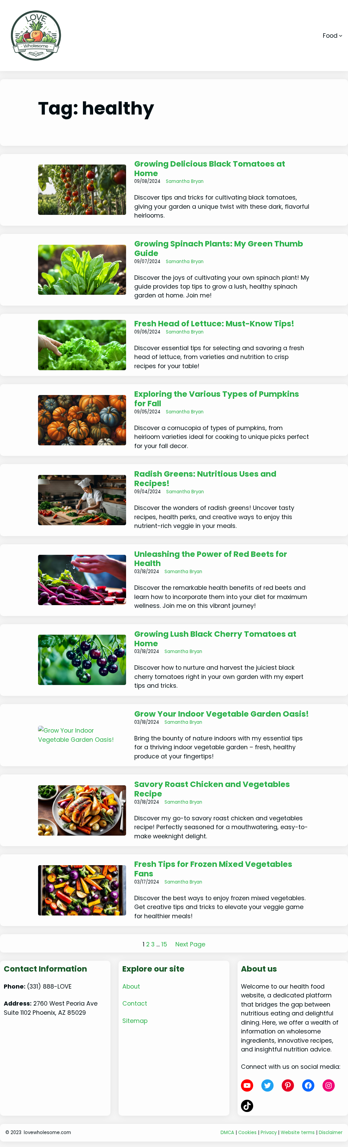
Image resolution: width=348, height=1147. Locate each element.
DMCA (227, 1132)
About (131, 986)
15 (164, 944)
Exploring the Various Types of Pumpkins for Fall (216, 399)
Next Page (190, 944)
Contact (134, 1003)
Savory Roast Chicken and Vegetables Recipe (212, 789)
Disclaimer (331, 1132)
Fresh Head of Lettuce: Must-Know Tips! (214, 324)
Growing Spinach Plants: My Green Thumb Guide (218, 248)
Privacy (269, 1132)
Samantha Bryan (185, 181)
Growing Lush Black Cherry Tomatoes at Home (215, 639)
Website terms (298, 1132)
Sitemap (134, 1020)
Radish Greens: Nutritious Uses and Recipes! (205, 479)
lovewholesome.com (47, 1132)
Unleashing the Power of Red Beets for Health (210, 559)
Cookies (247, 1132)
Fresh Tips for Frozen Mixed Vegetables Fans (213, 869)
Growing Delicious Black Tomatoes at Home (209, 168)
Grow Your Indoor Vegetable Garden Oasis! (221, 714)
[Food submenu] (341, 35)
